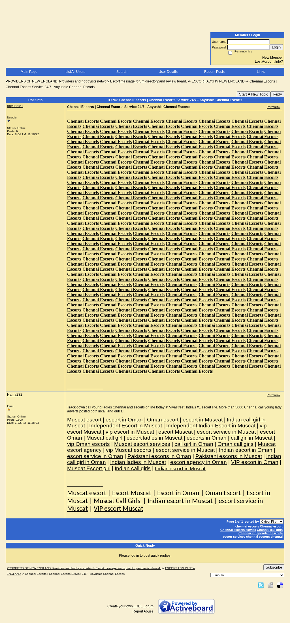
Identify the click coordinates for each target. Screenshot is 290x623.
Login (276, 47)
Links (261, 72)
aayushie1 (15, 106)
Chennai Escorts (83, 121)
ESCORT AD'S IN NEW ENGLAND (218, 81)
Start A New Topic (253, 94)
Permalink (273, 107)
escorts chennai (271, 536)
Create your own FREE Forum (130, 606)
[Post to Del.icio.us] (280, 585)
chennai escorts (247, 526)
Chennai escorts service (238, 529)
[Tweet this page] (260, 585)
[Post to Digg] (270, 585)
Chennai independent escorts (260, 533)
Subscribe (274, 567)
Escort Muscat (131, 493)
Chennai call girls (270, 529)
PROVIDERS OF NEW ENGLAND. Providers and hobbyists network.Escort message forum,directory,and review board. (96, 81)
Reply (277, 94)
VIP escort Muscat (118, 509)
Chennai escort (271, 526)
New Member (272, 58)
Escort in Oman (178, 493)
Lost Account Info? (269, 61)
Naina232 (14, 395)
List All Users (75, 72)
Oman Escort (223, 493)
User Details (168, 72)
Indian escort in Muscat (180, 501)
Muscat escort (87, 493)
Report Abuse (143, 611)
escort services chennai (240, 536)
